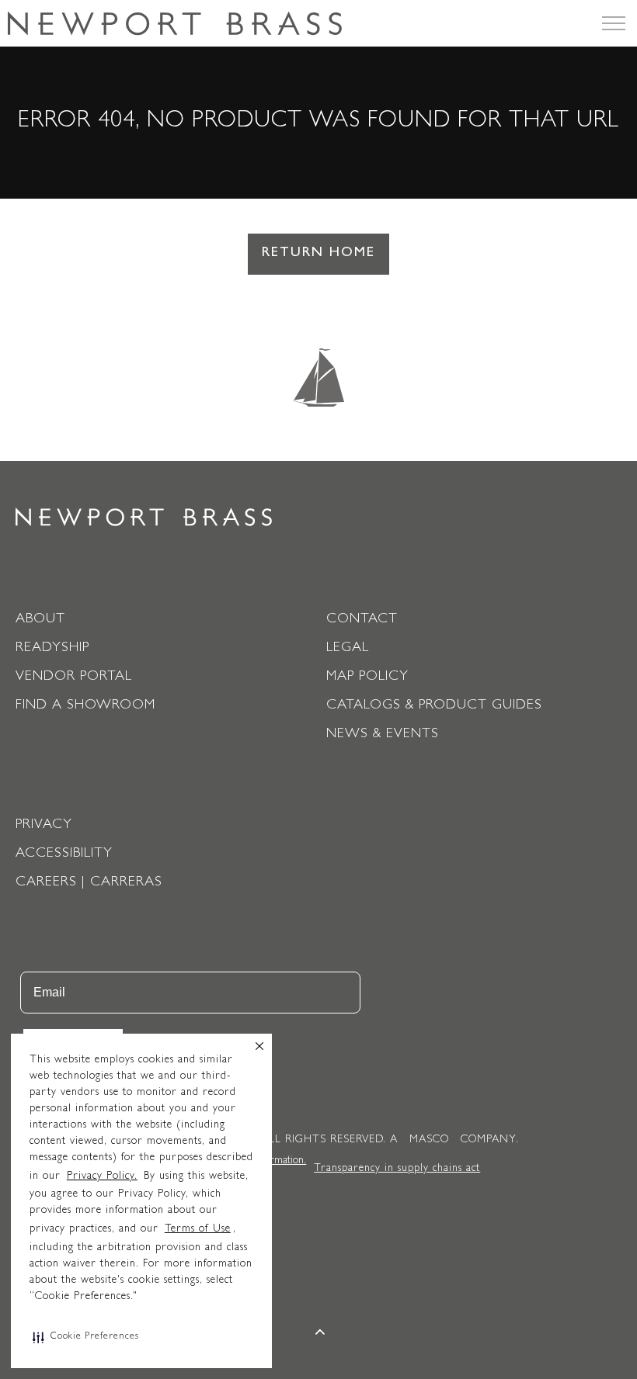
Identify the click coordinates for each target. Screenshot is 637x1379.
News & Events (382, 735)
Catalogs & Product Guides (434, 706)
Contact (362, 620)
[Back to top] (321, 1334)
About (40, 620)
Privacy (44, 826)
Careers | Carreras (89, 883)
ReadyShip (52, 649)
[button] (86, 1337)
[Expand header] (613, 23)
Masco (429, 1140)
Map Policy (367, 677)
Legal (347, 649)
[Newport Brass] (175, 23)
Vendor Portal (74, 677)
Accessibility (64, 854)
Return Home (318, 254)
